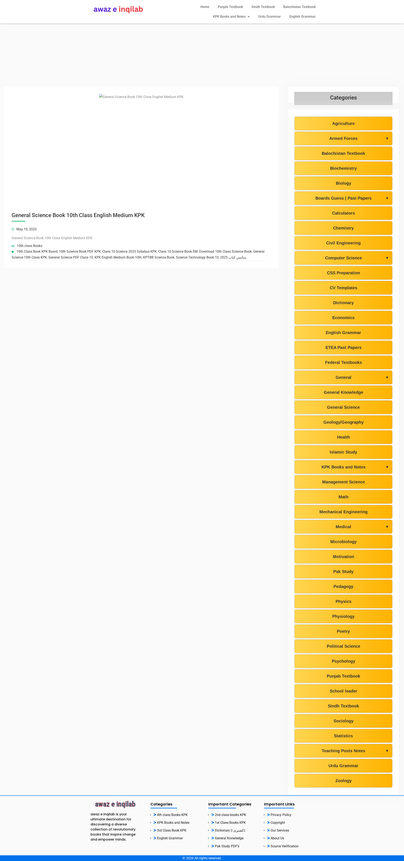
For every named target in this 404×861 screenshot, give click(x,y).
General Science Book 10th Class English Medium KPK (78, 215)
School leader (343, 691)
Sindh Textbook (263, 7)
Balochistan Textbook (299, 7)
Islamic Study (343, 452)
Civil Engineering (343, 243)
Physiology (343, 616)
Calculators (343, 213)
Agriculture (343, 123)
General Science (343, 407)
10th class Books (29, 246)
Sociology (344, 721)
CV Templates (343, 287)
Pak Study (343, 571)
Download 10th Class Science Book (225, 251)
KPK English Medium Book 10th (118, 257)
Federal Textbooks (343, 362)
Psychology (343, 661)
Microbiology (343, 541)
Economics (343, 317)
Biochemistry (343, 168)
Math (343, 497)
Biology (343, 183)
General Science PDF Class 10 (70, 257)
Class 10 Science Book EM (178, 251)
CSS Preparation (343, 273)
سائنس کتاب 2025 (233, 257)
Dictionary (343, 302)
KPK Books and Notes (229, 17)
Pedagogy (343, 586)
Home (204, 7)
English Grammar (302, 17)
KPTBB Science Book (158, 257)
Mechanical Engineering (343, 511)
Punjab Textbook (230, 7)
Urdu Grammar (269, 17)
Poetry (343, 631)
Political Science (343, 646)
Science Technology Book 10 (197, 257)
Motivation (343, 556)
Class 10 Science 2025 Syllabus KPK (129, 251)
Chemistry (343, 228)
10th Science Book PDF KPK (80, 251)
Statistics (343, 736)
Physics (343, 601)
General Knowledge (343, 392)
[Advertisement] (202, 55)
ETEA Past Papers (343, 347)
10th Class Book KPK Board (36, 251)
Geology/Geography (343, 422)
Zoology (343, 780)
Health (343, 437)
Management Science (343, 482)
